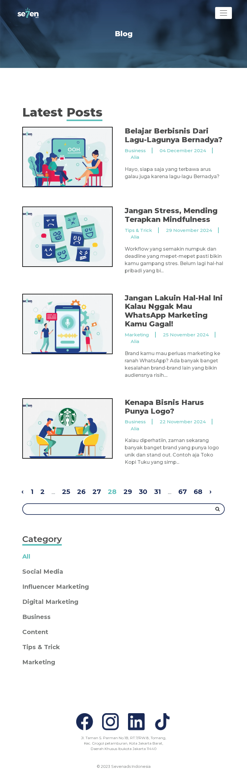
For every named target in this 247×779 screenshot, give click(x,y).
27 (96, 492)
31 (157, 492)
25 (66, 492)
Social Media (42, 571)
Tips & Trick (41, 647)
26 (81, 492)
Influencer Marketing (55, 586)
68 (198, 492)
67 (182, 492)
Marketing (38, 662)
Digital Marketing (50, 601)
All (26, 556)
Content (35, 632)
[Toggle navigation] (223, 13)
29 (128, 492)
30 (143, 492)
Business (36, 616)
